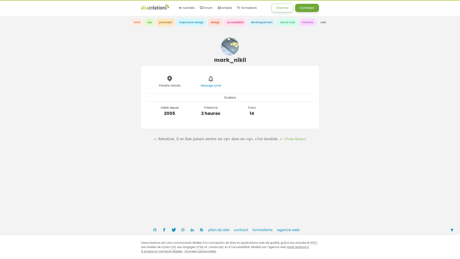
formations (248, 8)
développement (262, 22)
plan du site (218, 229)
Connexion (307, 8)
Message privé (211, 85)
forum (208, 8)
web (323, 22)
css (149, 22)
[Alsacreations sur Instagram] (182, 229)
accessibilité (235, 22)
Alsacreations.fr (298, 247)
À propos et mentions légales (162, 251)
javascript (165, 22)
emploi (226, 8)
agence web (288, 229)
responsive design (191, 22)
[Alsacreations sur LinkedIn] (192, 229)
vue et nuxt (287, 22)
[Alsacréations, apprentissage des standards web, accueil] (155, 9)
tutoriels (188, 8)
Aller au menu (9, 6)
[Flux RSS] (201, 229)
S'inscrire (282, 8)
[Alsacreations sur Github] (154, 229)
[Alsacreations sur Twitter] (173, 229)
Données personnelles (200, 251)
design (215, 22)
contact (241, 229)
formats (307, 22)
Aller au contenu (35, 6)
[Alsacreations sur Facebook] (164, 229)
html (137, 22)
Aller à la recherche (65, 6)
